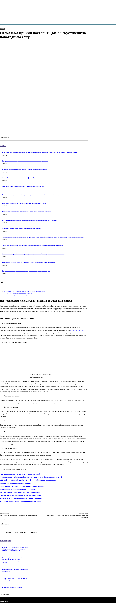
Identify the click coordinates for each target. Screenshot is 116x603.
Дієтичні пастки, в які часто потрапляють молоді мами (15, 570)
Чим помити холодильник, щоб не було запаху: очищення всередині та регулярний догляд (30, 194)
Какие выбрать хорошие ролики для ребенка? (18, 489)
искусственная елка (77, 330)
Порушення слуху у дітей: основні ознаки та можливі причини (21, 228)
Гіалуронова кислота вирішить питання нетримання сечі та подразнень (25, 161)
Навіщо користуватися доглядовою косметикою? (20, 474)
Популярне (5, 540)
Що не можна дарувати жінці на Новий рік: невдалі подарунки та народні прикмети (28, 262)
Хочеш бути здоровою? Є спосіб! (12, 587)
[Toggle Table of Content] (1, 287)
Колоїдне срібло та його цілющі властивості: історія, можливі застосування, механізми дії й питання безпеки (14, 560)
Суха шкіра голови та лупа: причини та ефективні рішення (20, 178)
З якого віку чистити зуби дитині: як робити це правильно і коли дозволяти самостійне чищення (32, 245)
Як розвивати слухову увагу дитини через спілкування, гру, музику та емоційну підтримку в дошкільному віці (15, 549)
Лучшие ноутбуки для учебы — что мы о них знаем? (21, 495)
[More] (45, 506)
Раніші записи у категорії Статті (22, 295)
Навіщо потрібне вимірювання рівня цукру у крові (20, 501)
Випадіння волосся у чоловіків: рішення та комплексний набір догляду (24, 169)
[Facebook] (19, 506)
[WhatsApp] (38, 506)
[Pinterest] (32, 506)
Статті (2, 28)
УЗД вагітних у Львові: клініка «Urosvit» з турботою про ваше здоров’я (29, 480)
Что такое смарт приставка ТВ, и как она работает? (21, 492)
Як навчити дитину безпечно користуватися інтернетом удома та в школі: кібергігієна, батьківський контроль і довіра (39, 152)
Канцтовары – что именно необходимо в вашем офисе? (22, 486)
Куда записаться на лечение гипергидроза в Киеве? (21, 498)
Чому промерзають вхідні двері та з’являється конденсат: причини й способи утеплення (29, 220)
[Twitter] (25, 506)
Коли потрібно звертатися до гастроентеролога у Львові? (18, 515)
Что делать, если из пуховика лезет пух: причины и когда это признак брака (26, 271)
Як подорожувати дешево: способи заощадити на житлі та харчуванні (24, 203)
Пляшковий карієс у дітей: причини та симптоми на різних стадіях (23, 186)
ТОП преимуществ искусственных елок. (22, 293)
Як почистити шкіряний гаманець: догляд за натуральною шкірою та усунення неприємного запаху (33, 254)
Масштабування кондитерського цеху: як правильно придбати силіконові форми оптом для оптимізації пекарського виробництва (43, 237)
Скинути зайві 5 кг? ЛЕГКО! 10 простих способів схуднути (15, 579)
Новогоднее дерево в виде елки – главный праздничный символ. (25, 291)
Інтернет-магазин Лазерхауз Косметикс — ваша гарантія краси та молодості (31, 477)
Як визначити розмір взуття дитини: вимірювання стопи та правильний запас (26, 211)
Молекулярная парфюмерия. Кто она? (15, 483)
